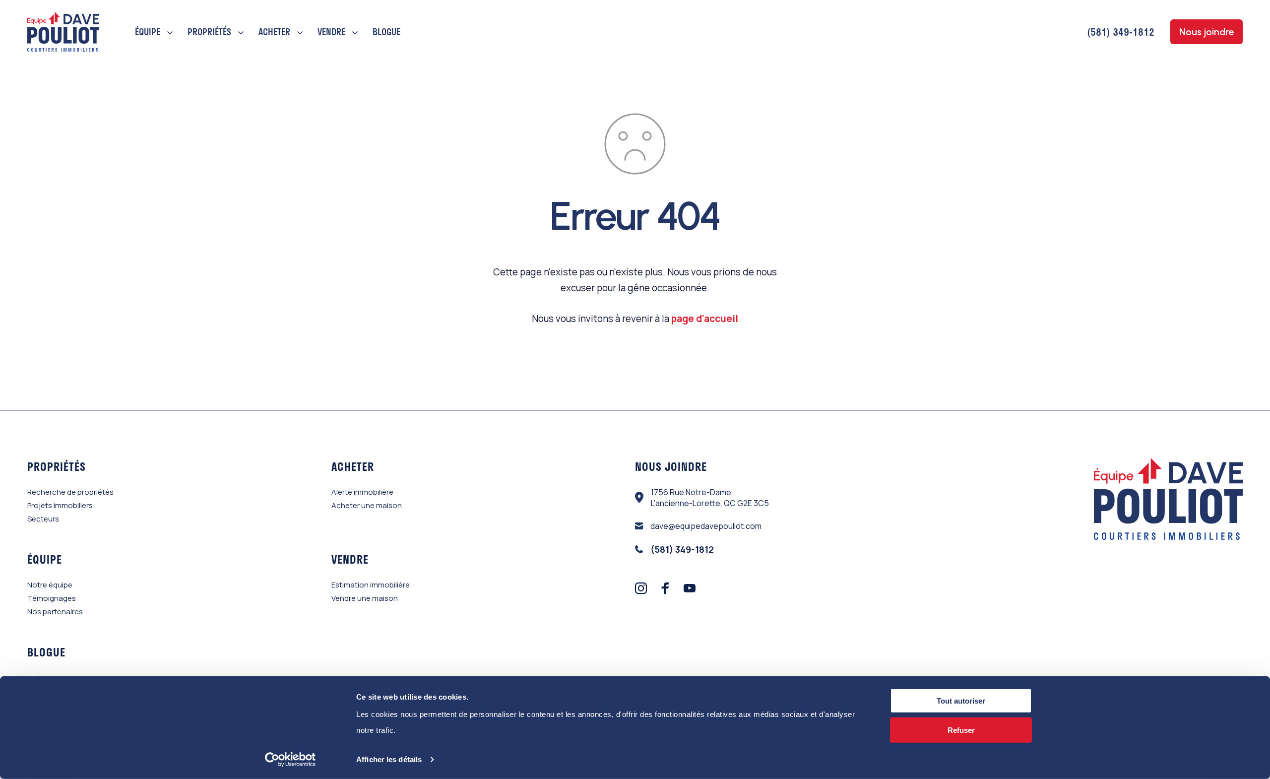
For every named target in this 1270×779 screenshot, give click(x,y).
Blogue (386, 32)
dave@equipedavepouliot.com (706, 525)
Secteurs (43, 519)
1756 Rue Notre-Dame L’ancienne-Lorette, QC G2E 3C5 (710, 498)
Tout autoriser (961, 701)
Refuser (961, 730)
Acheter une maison (366, 505)
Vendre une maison (364, 598)
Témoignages (51, 598)
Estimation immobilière (370, 585)
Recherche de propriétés (70, 492)
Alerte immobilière (362, 492)
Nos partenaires (55, 611)
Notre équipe (49, 585)
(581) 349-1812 (1120, 31)
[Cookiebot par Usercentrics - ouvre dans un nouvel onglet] (290, 759)
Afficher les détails (389, 759)
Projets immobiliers (60, 505)
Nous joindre (1206, 32)
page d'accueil (704, 318)
